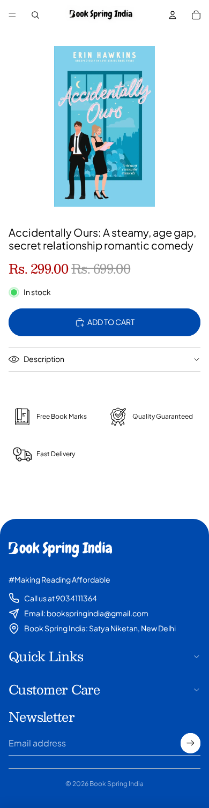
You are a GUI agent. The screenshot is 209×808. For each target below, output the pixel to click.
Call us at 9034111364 (60, 598)
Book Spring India (116, 784)
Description (44, 359)
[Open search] (35, 15)
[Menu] (12, 15)
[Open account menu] (172, 15)
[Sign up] (190, 743)
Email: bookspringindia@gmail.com (86, 613)
